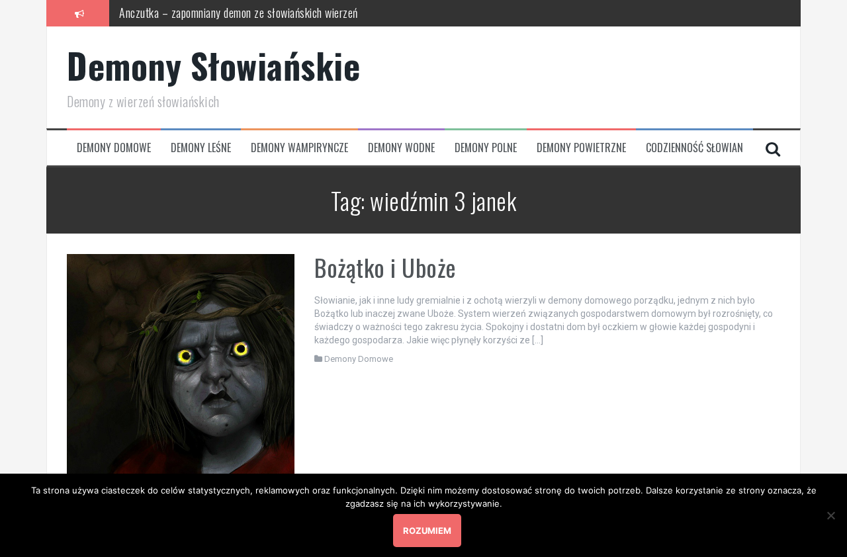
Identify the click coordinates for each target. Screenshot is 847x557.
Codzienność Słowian (694, 147)
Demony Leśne (201, 147)
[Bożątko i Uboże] (180, 367)
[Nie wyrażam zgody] (830, 515)
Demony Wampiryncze (299, 147)
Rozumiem (427, 530)
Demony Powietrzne (581, 147)
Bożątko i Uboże (385, 266)
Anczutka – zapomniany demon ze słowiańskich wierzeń (238, 12)
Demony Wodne (401, 147)
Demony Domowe (114, 147)
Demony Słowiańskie (213, 65)
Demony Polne (486, 147)
